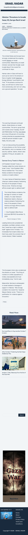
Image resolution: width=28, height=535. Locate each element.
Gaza (4, 301)
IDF (19, 65)
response (19, 78)
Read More (14, 498)
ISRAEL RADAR (14, 3)
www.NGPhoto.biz (21, 50)
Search (22, 415)
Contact (18, 517)
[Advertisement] (14, 106)
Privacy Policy (20, 519)
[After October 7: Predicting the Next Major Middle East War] (14, 342)
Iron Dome (22, 132)
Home (17, 513)
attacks (9, 60)
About (17, 515)
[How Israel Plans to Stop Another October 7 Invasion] (14, 322)
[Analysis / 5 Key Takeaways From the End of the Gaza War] (14, 363)
